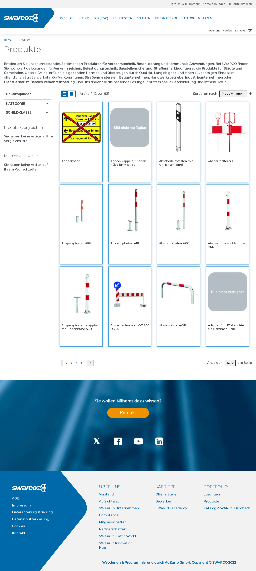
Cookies (18, 526)
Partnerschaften (112, 529)
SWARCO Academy (171, 508)
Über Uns (214, 30)
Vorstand (106, 494)
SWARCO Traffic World (117, 536)
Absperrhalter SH (220, 161)
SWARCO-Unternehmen (119, 508)
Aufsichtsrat (109, 501)
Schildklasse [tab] (19, 112)
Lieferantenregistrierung (32, 512)
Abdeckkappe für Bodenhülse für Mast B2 (128, 162)
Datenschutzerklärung (30, 519)
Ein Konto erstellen (239, 3)
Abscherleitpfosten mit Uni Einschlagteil (176, 162)
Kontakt (240, 30)
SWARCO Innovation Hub (116, 545)
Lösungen (212, 494)
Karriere (227, 30)
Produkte (211, 501)
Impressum (21, 505)
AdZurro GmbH (177, 562)
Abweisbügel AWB (172, 325)
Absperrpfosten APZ (174, 243)
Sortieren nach (205, 93)
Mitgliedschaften (113, 522)
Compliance (109, 515)
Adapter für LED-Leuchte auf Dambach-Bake (226, 327)
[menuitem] (68, 18)
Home (8, 39)
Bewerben (163, 501)
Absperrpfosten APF (76, 243)
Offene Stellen (167, 494)
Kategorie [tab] (15, 104)
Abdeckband (71, 161)
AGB (15, 498)
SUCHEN (206, 18)
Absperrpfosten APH (125, 243)
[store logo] (21, 18)
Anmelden (210, 3)
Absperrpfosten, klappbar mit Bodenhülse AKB (80, 327)
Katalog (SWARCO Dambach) (227, 508)
